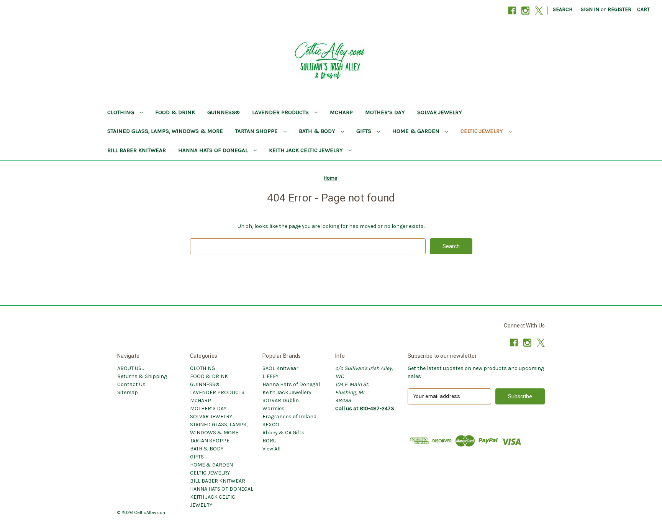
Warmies (273, 408)
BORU (269, 440)
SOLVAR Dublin (280, 400)
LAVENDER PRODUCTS (281, 112)
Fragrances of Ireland (289, 416)
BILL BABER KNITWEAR (136, 150)
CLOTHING (121, 112)
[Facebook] (512, 11)
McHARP (341, 112)
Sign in (590, 9)
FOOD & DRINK (175, 112)
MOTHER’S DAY (385, 112)
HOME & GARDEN (416, 131)
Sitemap (127, 392)
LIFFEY (270, 376)
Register (619, 9)
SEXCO (270, 424)
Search (562, 9)
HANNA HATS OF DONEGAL (213, 150)
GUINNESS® (223, 112)
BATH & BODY (318, 131)
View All (271, 448)
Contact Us (131, 384)
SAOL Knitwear (280, 368)
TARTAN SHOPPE (257, 131)
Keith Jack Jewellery (286, 392)
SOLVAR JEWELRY (439, 112)
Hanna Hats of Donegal (291, 384)
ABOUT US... (130, 368)
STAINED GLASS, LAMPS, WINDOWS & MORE (165, 131)
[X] (539, 11)
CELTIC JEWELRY (482, 131)
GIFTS (364, 131)
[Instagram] (525, 11)
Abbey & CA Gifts (283, 432)
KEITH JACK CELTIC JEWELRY (306, 150)
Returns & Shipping (142, 376)
